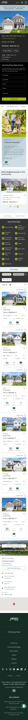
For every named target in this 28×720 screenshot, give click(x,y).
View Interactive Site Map (14, 546)
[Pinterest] (14, 669)
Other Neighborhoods (12, 106)
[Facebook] (3, 669)
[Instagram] (10, 669)
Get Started (14, 99)
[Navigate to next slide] (25, 186)
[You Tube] (18, 669)
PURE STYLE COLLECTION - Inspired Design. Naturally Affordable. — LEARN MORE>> (14, 7)
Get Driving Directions (14, 568)
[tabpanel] (14, 243)
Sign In (17, 2)
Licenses (14, 663)
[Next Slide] (18, 31)
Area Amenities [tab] (7, 216)
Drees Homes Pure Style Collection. (13, 148)
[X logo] (6, 669)
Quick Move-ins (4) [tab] (18, 274)
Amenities (23, 106)
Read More (6, 158)
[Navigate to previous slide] (10, 207)
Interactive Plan (10, 324)
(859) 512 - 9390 (8, 594)
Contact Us (14, 643)
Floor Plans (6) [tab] (6, 274)
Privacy (10, 676)
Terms (18, 676)
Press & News (14, 651)
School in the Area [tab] (20, 216)
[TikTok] (25, 669)
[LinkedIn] (21, 669)
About (2, 106)
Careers (14, 655)
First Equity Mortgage (14, 647)
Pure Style (17, 324)
